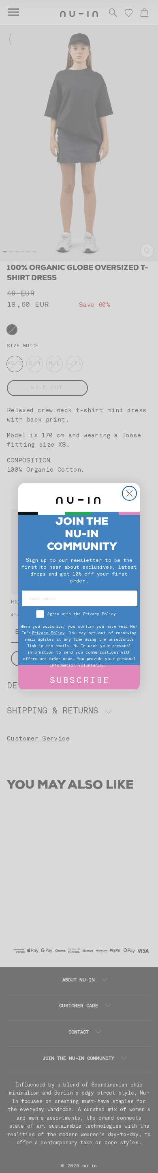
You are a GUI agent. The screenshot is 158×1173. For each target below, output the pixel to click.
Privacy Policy (48, 633)
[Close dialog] (129, 493)
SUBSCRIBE (80, 681)
